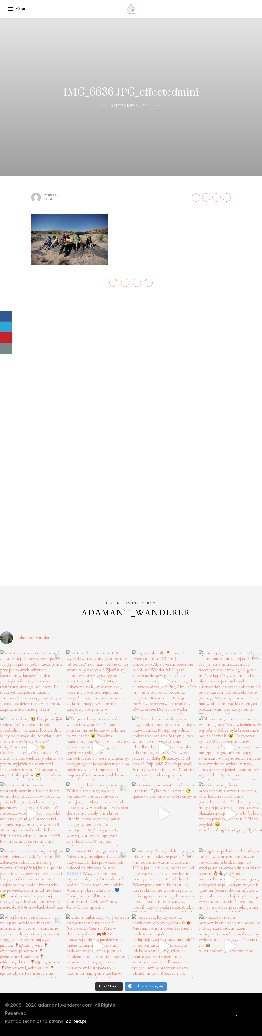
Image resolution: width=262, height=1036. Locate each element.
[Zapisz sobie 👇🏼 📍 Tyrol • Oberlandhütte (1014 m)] (164, 682)
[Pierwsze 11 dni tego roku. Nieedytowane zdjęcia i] (98, 880)
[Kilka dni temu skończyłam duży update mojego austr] (164, 748)
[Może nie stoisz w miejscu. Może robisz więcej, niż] (32, 880)
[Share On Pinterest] (6, 337)
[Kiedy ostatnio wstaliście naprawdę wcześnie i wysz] (32, 814)
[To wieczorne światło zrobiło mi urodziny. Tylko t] (164, 814)
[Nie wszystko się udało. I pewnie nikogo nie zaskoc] (164, 880)
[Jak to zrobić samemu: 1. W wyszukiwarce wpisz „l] (98, 682)
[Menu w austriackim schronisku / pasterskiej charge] (32, 682)
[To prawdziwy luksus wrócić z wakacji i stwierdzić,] (98, 748)
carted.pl (76, 1021)
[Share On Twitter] (6, 327)
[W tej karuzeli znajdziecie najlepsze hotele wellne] (32, 946)
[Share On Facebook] (6, 316)
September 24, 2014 (131, 106)
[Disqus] (131, 367)
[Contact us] (6, 348)
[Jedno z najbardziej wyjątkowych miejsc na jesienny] (98, 946)
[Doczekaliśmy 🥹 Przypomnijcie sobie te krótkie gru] (32, 748)
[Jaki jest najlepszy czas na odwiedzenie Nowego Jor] (164, 946)
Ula (48, 199)
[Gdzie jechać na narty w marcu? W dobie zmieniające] (98, 814)
